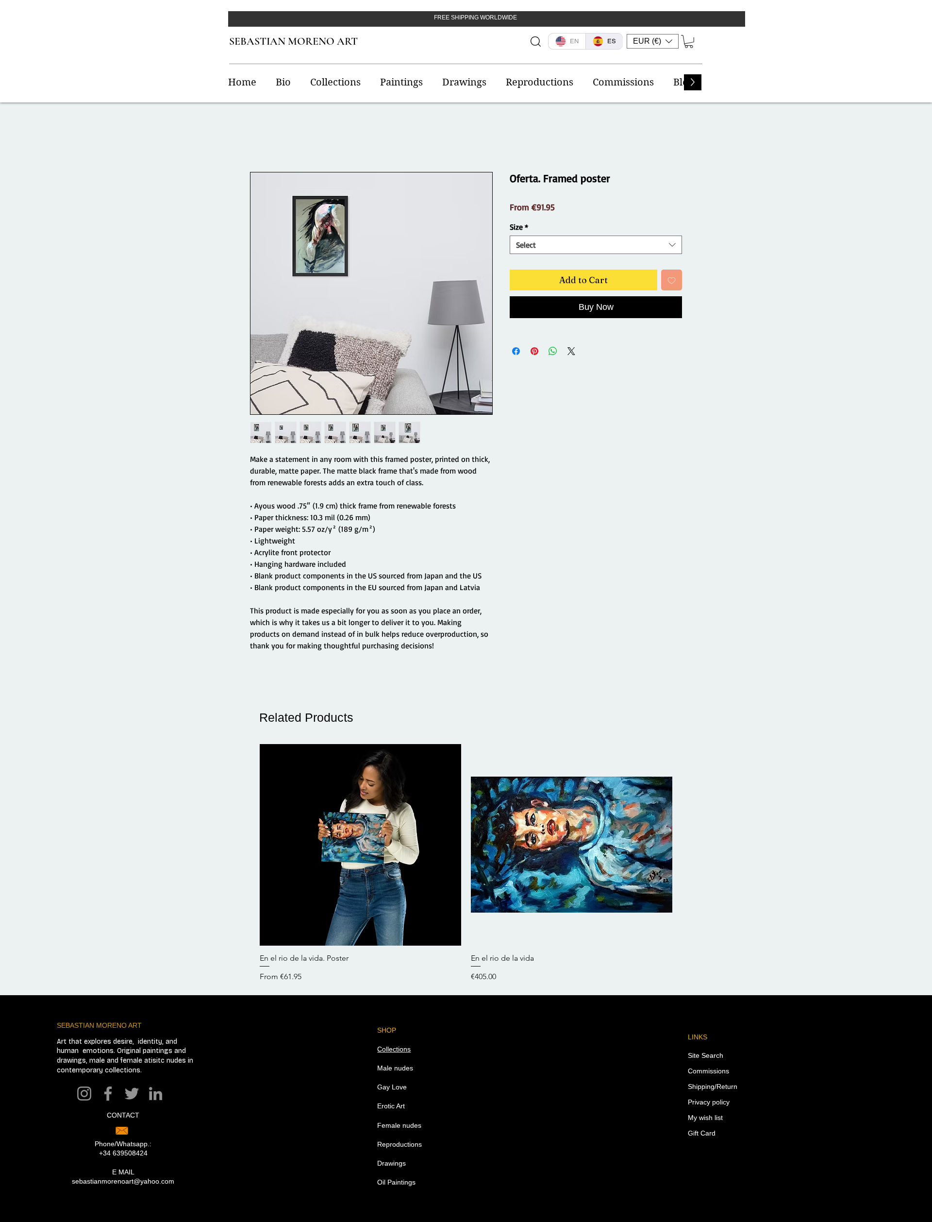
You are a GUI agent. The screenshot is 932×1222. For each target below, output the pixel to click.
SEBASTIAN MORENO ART (293, 41)
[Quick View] (360, 845)
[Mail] (122, 1131)
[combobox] (596, 245)
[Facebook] (108, 1093)
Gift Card (702, 1133)
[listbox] (653, 41)
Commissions (708, 1071)
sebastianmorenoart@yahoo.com (123, 1181)
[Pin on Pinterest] (534, 351)
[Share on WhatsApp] (553, 351)
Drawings (391, 1163)
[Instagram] (84, 1093)
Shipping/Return (712, 1086)
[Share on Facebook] (516, 351)
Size (519, 227)
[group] (466, 863)
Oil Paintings (396, 1182)
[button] (653, 41)
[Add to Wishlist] (671, 280)
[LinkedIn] (155, 1093)
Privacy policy (709, 1102)
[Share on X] (571, 351)
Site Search (705, 1055)
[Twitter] (131, 1093)
